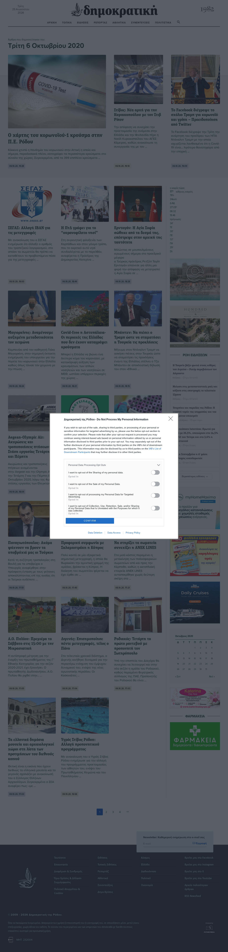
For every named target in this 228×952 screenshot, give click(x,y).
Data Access (114, 532)
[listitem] (114, 465)
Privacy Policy (133, 532)
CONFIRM (90, 520)
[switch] (155, 472)
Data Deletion (95, 532)
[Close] (172, 419)
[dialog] (114, 476)
